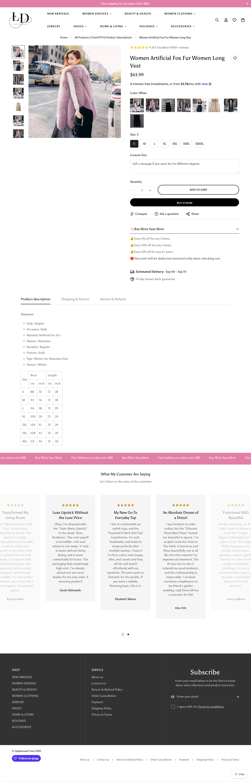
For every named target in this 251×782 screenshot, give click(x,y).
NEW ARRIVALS (58, 13)
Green (231, 105)
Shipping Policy (101, 708)
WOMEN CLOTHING (178, 13)
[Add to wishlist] (235, 58)
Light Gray (184, 105)
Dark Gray (199, 105)
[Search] (217, 20)
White (137, 105)
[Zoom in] (113, 53)
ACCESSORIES (181, 26)
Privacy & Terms (102, 714)
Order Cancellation (104, 696)
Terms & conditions (211, 706)
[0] (243, 20)
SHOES (78, 26)
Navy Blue (137, 121)
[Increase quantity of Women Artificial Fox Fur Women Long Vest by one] (150, 190)
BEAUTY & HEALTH (138, 13)
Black (168, 105)
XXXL (187, 145)
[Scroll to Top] (244, 762)
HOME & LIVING (111, 26)
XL (166, 145)
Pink (152, 105)
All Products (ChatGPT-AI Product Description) (103, 37)
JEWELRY (53, 26)
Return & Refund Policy (107, 689)
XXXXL (201, 145)
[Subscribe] (235, 697)
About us (97, 677)
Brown (215, 105)
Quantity (136, 181)
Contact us (99, 683)
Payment (97, 702)
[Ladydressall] (20, 20)
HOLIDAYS (147, 26)
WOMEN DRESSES (95, 13)
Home (63, 37)
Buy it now (184, 203)
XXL (176, 145)
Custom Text (138, 155)
